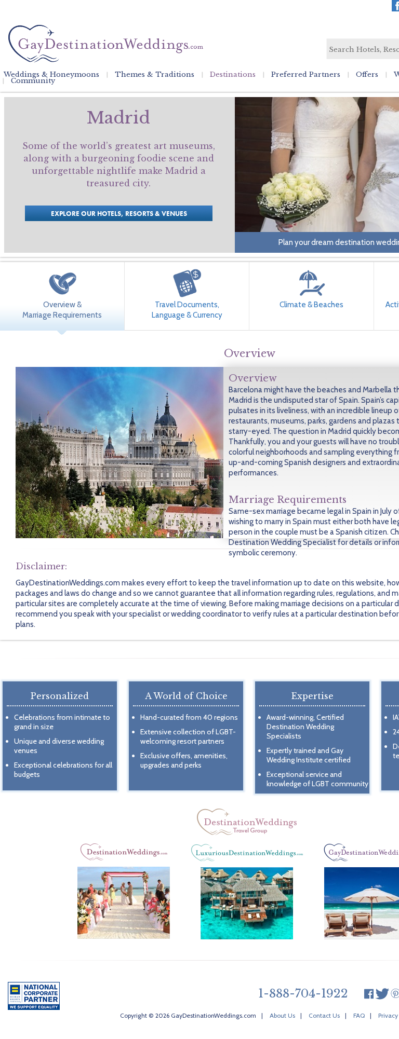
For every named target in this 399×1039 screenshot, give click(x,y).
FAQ (359, 1015)
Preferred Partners (305, 75)
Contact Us (324, 1015)
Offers (367, 75)
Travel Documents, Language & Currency (187, 310)
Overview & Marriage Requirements (62, 310)
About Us (282, 1015)
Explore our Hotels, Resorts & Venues (119, 213)
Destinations (233, 75)
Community (33, 81)
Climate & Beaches (311, 304)
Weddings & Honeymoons (51, 75)
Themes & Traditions (154, 75)
